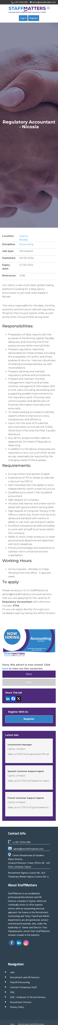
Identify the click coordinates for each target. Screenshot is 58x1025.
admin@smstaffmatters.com (28, 849)
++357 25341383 (21, 842)
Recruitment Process (20, 1002)
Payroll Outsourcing (20, 982)
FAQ (12, 992)
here (5, 668)
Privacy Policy (17, 1007)
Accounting (26, 244)
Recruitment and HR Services (24, 977)
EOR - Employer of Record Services (28, 997)
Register (33, 18)
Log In (23, 18)
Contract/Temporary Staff (23, 987)
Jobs (12, 972)
